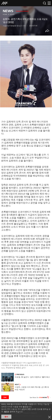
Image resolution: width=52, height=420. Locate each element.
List (5, 397)
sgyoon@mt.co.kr (34, 363)
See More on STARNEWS (40, 397)
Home (5, 14)
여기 (6, 412)
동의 (6, 417)
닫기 (49, 417)
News (12, 14)
